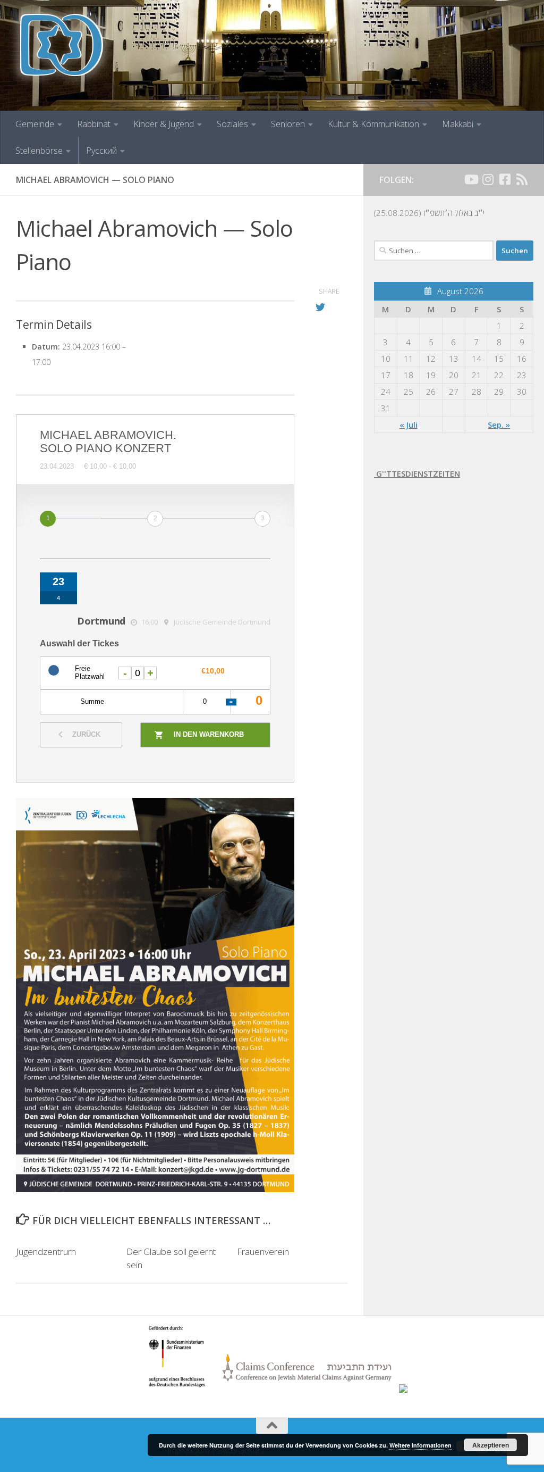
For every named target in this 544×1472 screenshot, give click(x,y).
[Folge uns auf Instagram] (487, 179)
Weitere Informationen (420, 1445)
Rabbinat (93, 124)
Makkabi (457, 124)
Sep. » (499, 424)
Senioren (288, 124)
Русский (101, 150)
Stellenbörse (39, 150)
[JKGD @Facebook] (504, 179)
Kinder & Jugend (163, 124)
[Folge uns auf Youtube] (470, 179)
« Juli (409, 424)
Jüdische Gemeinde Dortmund (222, 622)
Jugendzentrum (46, 1251)
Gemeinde (34, 124)
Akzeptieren (490, 1445)
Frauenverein (263, 1251)
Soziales (232, 124)
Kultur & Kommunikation (373, 124)
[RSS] (521, 179)
